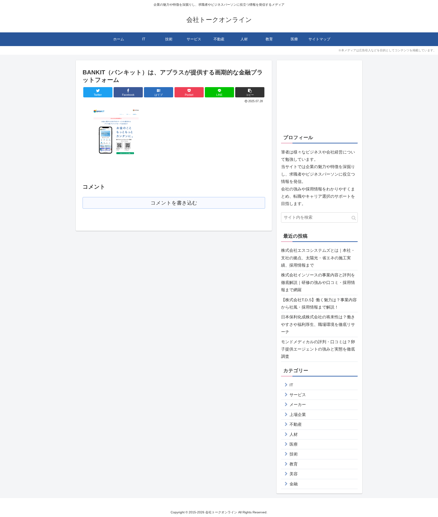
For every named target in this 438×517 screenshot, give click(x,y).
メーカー (297, 404)
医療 (293, 444)
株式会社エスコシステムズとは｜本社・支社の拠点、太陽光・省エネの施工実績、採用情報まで (318, 258)
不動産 (295, 424)
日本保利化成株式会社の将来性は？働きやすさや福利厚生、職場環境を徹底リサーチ (318, 324)
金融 (293, 484)
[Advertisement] (319, 97)
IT (291, 385)
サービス (297, 394)
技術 (293, 454)
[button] (354, 217)
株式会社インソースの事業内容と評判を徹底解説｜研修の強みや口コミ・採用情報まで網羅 (318, 282)
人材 (293, 434)
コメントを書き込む (174, 203)
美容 (293, 474)
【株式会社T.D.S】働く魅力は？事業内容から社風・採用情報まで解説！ (319, 303)
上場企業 (297, 414)
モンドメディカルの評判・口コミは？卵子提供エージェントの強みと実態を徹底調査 (318, 349)
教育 (293, 464)
